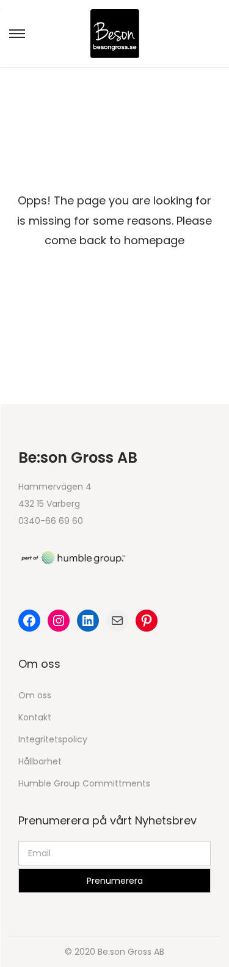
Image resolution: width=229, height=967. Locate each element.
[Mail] (117, 621)
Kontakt (34, 717)
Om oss (34, 695)
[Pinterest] (147, 621)
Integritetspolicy (52, 739)
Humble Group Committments (84, 783)
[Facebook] (29, 621)
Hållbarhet (40, 761)
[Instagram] (59, 621)
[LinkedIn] (88, 621)
